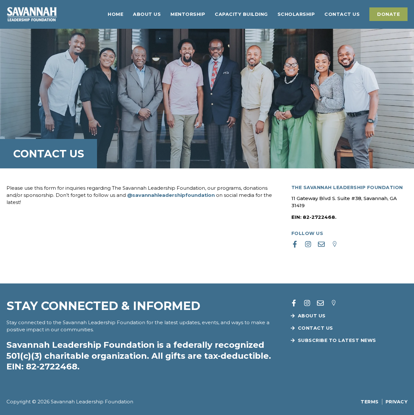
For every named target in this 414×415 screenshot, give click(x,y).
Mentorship (187, 14)
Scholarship (296, 14)
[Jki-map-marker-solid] (334, 244)
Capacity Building (241, 14)
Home (115, 14)
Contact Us (342, 14)
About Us (147, 14)
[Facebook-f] (294, 244)
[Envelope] (321, 244)
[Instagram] (308, 244)
